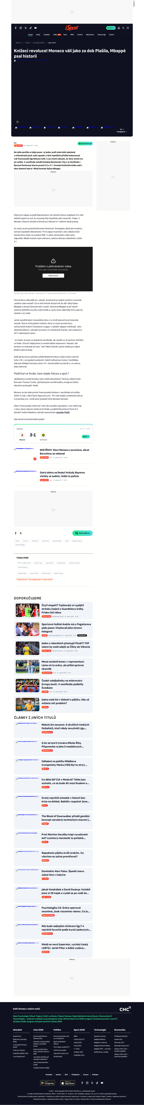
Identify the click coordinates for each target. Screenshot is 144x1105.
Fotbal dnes (22, 579)
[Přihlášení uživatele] (119, 28)
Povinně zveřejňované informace (100, 1099)
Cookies (109, 1096)
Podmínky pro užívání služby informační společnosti (62, 1096)
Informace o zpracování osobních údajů (92, 1096)
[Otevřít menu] (128, 28)
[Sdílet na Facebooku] (16, 533)
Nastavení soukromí (119, 1096)
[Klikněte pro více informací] (17, 122)
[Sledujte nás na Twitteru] (25, 28)
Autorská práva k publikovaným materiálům (31, 1096)
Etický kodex (85, 1099)
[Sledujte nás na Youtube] (35, 28)
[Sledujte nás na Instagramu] (20, 28)
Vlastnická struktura (39, 1099)
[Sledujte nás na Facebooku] (16, 28)
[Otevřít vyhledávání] (123, 28)
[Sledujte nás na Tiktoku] (30, 28)
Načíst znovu (53, 276)
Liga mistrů (48, 579)
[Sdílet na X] (20, 533)
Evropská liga (35, 579)
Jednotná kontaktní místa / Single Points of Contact (63, 1099)
